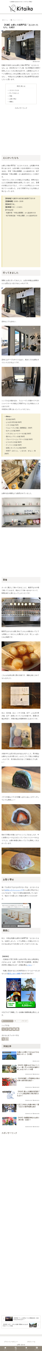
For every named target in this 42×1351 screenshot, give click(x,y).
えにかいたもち (14, 90)
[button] (17, 1029)
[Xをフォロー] (3, 1039)
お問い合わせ (21, 1344)
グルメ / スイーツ (8, 1021)
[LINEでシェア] (14, 1029)
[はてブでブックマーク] (10, 1029)
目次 (18, 86)
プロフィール (31, 1341)
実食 (10, 96)
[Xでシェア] (3, 1029)
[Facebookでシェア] (6, 1029)
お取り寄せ (12, 99)
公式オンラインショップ (13, 890)
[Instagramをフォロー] (7, 1039)
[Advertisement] (21, 131)
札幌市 (26, 1021)
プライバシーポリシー (11, 1341)
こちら (29, 965)
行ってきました (14, 93)
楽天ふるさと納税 (14, 973)
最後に (11, 101)
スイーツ (18, 1021)
